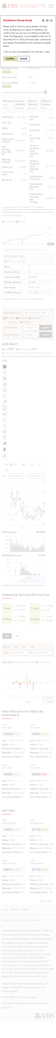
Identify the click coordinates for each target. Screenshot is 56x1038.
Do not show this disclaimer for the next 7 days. (27, 52)
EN (51, 20)
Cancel (23, 58)
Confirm (10, 58)
